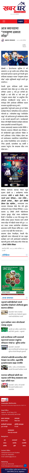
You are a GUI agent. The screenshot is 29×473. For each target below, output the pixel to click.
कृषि (14, 446)
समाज (4, 443)
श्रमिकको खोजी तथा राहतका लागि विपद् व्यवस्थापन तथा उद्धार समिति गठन (14, 378)
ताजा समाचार (7, 298)
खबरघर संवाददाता (10, 40)
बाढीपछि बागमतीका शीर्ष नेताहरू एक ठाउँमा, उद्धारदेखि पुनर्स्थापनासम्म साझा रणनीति (13, 360)
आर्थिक (5, 446)
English (20, 21)
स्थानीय (14, 443)
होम (5, 440)
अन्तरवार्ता (14, 440)
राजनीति (24, 443)
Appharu (21, 471)
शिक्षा (24, 440)
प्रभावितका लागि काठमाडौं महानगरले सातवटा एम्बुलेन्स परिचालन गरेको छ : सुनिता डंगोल (13, 340)
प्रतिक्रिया (6, 255)
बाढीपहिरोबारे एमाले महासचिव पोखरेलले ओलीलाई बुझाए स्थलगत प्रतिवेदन (14, 305)
